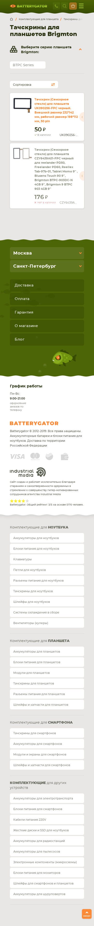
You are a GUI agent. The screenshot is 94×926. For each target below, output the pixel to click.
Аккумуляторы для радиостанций (39, 841)
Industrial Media (28, 472)
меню (81, 6)
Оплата (22, 299)
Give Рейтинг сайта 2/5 (16, 501)
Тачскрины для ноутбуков (33, 591)
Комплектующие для (39, 527)
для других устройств (38, 785)
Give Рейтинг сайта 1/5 (12, 501)
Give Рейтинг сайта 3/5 (19, 501)
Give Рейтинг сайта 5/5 (27, 501)
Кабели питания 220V (29, 819)
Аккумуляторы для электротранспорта (43, 798)
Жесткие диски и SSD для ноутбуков (41, 830)
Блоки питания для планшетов (36, 662)
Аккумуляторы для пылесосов (36, 851)
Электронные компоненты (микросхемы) (45, 862)
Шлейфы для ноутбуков (31, 601)
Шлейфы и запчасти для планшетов (40, 704)
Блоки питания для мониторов (36, 872)
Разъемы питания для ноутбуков (38, 580)
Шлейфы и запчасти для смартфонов (41, 765)
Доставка (24, 285)
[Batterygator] (13, 19)
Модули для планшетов (31, 672)
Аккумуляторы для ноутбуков (36, 538)
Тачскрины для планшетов (33, 683)
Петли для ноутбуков (29, 570)
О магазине (26, 326)
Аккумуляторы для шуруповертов (39, 894)
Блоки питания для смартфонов (37, 809)
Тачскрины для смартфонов (34, 733)
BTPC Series (23, 65)
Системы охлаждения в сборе (36, 612)
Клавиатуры (22, 559)
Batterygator (43, 423)
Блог (19, 339)
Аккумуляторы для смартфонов (37, 743)
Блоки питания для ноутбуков (36, 548)
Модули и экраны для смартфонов (39, 754)
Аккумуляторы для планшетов (36, 651)
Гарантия (24, 312)
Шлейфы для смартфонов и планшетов (43, 883)
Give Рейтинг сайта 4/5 (23, 501)
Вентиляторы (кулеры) (30, 623)
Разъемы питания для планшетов (39, 694)
